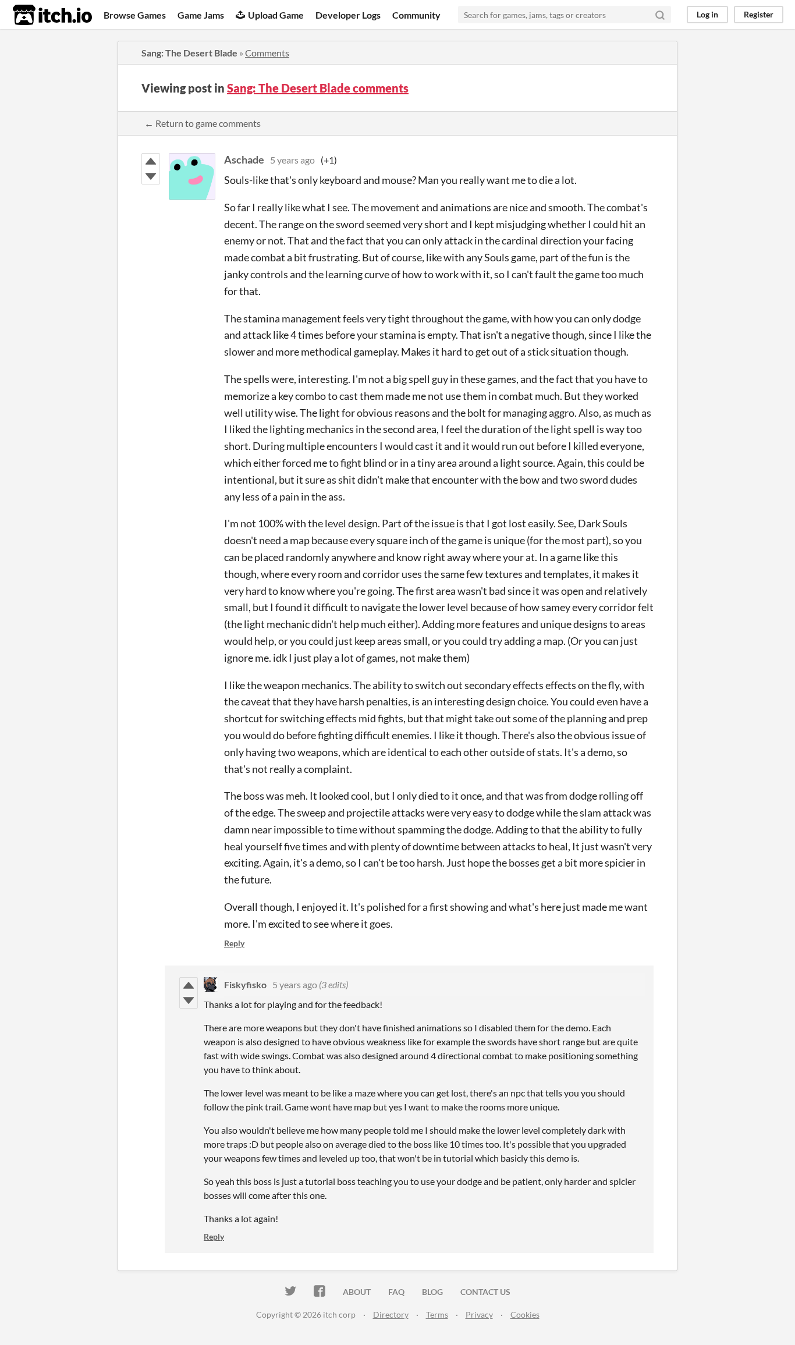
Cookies (525, 1314)
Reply (234, 943)
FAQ (396, 1292)
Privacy (479, 1314)
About (357, 1292)
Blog (432, 1292)
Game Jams (201, 14)
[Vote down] (150, 176)
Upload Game (276, 14)
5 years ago (292, 159)
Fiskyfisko (245, 984)
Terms (437, 1314)
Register (758, 14)
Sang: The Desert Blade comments (318, 88)
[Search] (660, 14)
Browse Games (135, 14)
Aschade (244, 159)
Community (416, 14)
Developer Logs (348, 14)
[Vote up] (150, 161)
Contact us (485, 1292)
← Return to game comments (202, 123)
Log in (707, 14)
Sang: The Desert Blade (189, 52)
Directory (391, 1314)
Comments (267, 52)
